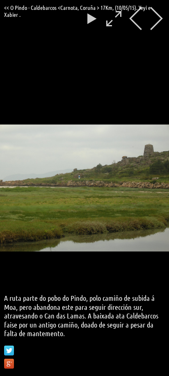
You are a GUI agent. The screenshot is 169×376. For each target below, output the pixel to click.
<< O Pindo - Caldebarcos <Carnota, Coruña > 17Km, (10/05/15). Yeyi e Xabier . (77, 11)
